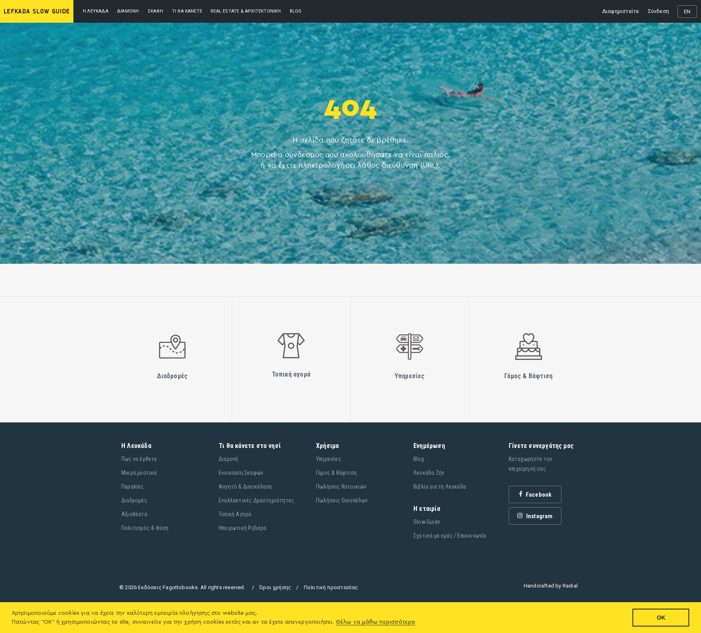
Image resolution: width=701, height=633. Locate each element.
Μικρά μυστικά (139, 472)
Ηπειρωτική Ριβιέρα (243, 528)
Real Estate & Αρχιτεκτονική (246, 11)
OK (661, 617)
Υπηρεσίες (328, 459)
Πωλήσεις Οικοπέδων (342, 500)
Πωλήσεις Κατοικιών (341, 486)
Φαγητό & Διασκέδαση (245, 486)
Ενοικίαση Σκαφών (241, 472)
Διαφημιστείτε (620, 11)
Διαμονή (128, 11)
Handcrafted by (551, 585)
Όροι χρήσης (275, 587)
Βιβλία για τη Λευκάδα (439, 486)
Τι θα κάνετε (187, 11)
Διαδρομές (134, 500)
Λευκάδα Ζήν (428, 472)
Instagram (539, 516)
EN (687, 12)
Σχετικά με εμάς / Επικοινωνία (449, 535)
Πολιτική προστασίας (331, 587)
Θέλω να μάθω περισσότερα (375, 622)
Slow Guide (426, 522)
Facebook (538, 494)
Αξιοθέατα (134, 514)
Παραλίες (132, 486)
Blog (418, 459)
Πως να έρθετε (139, 459)
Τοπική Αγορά (235, 514)
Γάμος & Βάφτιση (336, 472)
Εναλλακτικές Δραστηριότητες (256, 500)
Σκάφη (155, 11)
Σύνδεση (658, 11)
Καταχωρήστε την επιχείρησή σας (530, 464)
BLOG (296, 11)
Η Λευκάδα (95, 11)
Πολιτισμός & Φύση (144, 528)
